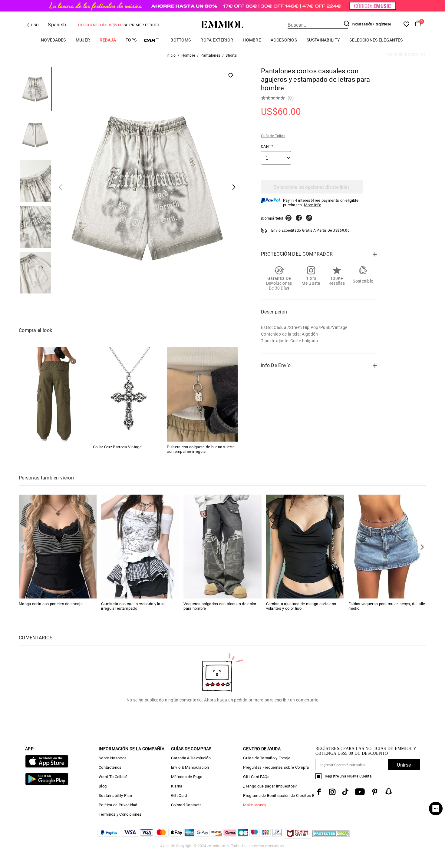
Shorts (231, 55)
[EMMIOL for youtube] (359, 792)
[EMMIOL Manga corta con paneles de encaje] (58, 546)
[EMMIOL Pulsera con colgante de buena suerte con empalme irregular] (202, 394)
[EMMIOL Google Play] (46, 784)
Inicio (171, 55)
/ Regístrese (382, 24)
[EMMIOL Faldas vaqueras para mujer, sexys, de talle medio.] (387, 546)
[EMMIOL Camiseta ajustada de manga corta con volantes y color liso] (305, 546)
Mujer (83, 40)
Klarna (177, 786)
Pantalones (210, 55)
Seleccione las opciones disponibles (312, 187)
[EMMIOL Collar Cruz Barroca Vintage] (128, 394)
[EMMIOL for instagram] (332, 792)
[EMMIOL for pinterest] (374, 792)
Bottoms (180, 40)
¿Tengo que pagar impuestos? (270, 786)
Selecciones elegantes (376, 40)
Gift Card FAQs (256, 776)
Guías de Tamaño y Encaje (266, 758)
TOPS (131, 40)
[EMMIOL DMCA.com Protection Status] (331, 837)
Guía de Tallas (273, 136)
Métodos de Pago (187, 776)
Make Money (254, 805)
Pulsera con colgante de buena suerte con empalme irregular (201, 449)
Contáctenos (110, 767)
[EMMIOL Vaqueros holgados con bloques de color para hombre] (222, 546)
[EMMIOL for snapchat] (389, 791)
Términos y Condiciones (120, 814)
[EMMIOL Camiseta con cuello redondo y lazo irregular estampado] (140, 546)
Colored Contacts (186, 805)
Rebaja (108, 40)
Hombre (252, 40)
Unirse (404, 765)
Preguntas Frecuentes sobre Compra (276, 767)
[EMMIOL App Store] (46, 766)
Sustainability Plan (115, 795)
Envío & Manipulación (190, 767)
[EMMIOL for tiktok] (345, 792)
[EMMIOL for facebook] (318, 792)
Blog (103, 786)
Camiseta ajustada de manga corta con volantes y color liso (301, 606)
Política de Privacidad (118, 805)
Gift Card (179, 795)
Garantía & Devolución (191, 758)
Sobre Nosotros (113, 758)
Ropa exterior (216, 40)
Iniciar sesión (362, 24)
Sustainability (323, 40)
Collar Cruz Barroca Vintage (117, 447)
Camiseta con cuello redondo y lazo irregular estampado (132, 606)
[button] (422, 547)
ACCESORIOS (284, 40)
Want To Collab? (113, 776)
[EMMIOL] (54, 394)
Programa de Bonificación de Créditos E (278, 795)
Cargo (153, 40)
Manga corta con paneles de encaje (51, 604)
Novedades (53, 40)
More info (312, 205)
